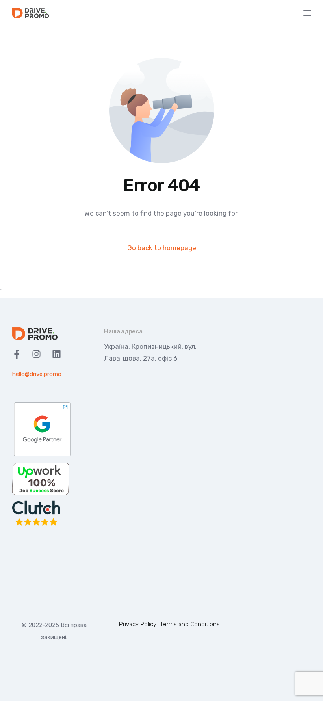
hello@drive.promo (36, 373)
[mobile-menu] (306, 13)
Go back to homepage (161, 248)
